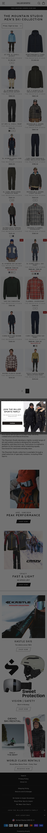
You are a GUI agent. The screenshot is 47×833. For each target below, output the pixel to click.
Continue (12, 423)
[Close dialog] (44, 403)
